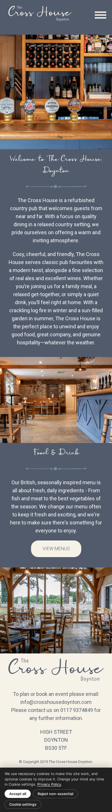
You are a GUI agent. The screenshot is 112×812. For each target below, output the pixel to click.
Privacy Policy (49, 784)
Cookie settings (22, 804)
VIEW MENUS (56, 548)
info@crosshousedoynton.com (56, 702)
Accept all (17, 794)
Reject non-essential (55, 794)
